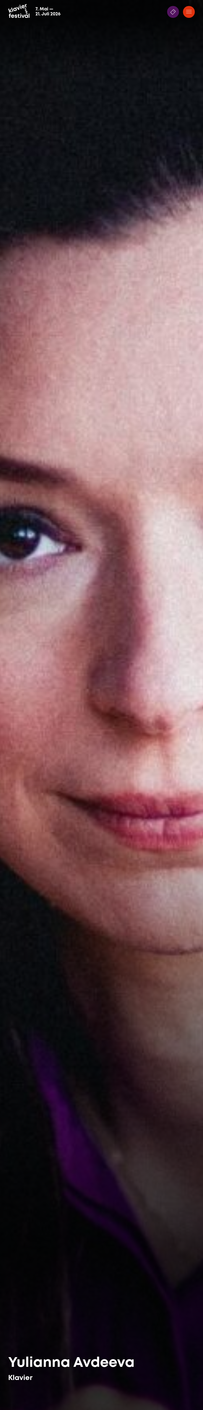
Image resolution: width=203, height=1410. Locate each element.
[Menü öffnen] (189, 12)
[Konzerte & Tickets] (173, 12)
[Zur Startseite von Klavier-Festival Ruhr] (18, 11)
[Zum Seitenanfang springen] (189, 1396)
